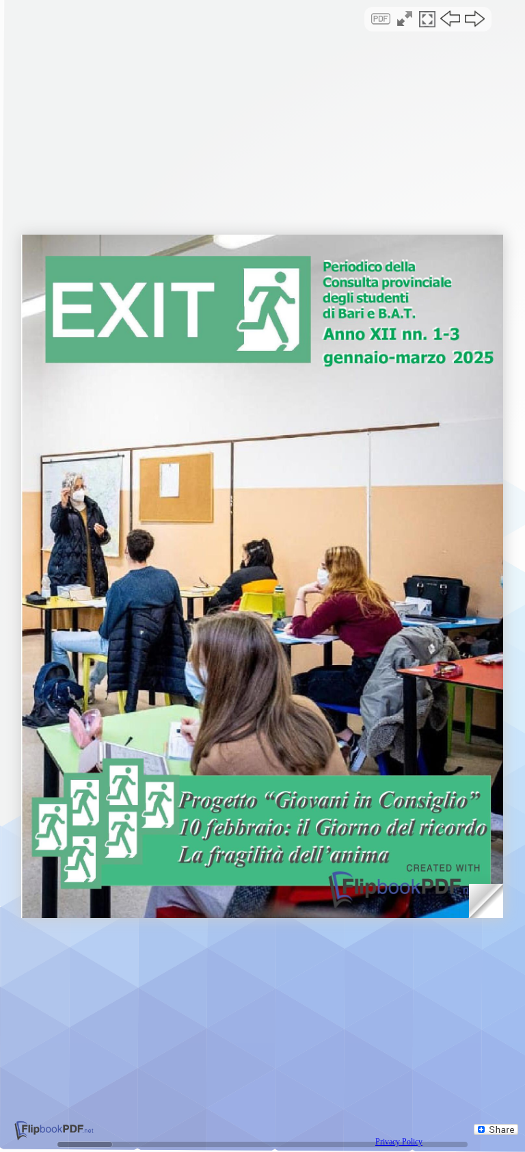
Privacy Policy (398, 1142)
